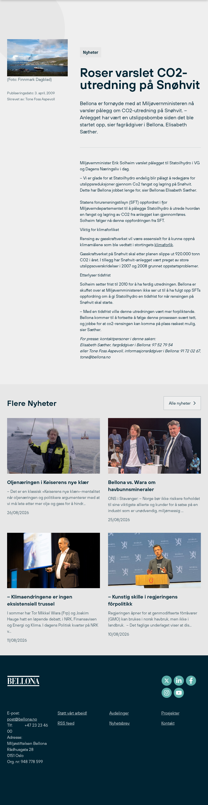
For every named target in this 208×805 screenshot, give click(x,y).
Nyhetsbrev (119, 723)
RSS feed (66, 723)
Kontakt (168, 723)
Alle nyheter (179, 403)
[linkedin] (179, 681)
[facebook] (191, 681)
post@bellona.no (22, 719)
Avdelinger (119, 713)
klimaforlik (163, 244)
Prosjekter (170, 713)
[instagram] (167, 693)
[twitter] (167, 681)
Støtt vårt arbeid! (72, 713)
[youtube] (179, 693)
